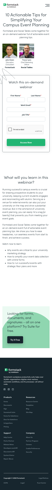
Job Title (26, 114)
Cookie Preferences (33, 448)
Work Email (26, 105)
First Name (16, 95)
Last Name (36, 95)
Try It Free (15, 339)
